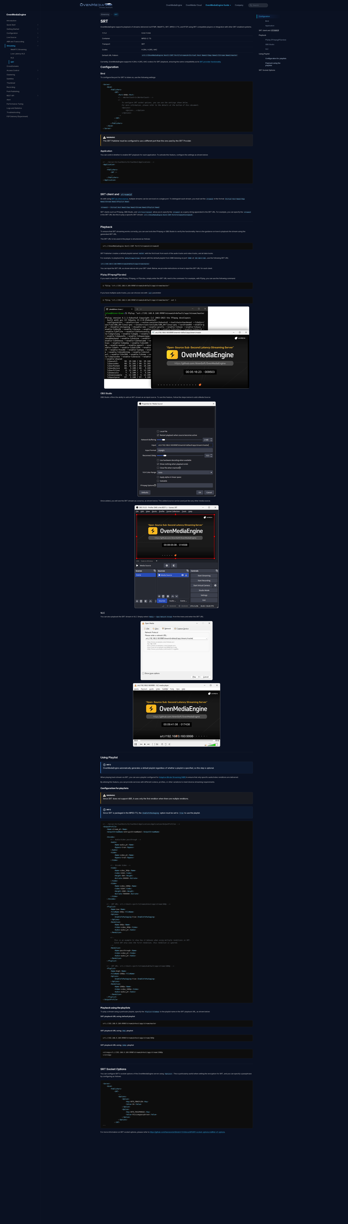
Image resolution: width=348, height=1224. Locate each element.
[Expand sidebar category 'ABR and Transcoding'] (37, 41)
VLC (266, 49)
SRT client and (269, 30)
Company (239, 5)
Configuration (264, 16)
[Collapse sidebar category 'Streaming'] (37, 46)
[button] (218, 5)
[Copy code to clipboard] (250, 84)
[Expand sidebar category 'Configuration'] (37, 33)
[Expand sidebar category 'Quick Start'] (37, 25)
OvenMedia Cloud (194, 5)
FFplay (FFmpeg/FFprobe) (275, 40)
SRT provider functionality (210, 62)
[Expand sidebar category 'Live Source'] (37, 37)
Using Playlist (264, 54)
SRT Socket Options (267, 70)
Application (269, 26)
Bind (267, 21)
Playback (262, 35)
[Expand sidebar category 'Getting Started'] (37, 29)
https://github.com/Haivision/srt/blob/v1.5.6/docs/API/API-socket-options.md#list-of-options (187, 1132)
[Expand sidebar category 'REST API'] (37, 95)
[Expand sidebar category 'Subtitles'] (37, 79)
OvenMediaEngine (174, 5)
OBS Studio (269, 44)
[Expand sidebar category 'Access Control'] (37, 70)
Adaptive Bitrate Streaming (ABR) (172, 777)
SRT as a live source (119, 199)
